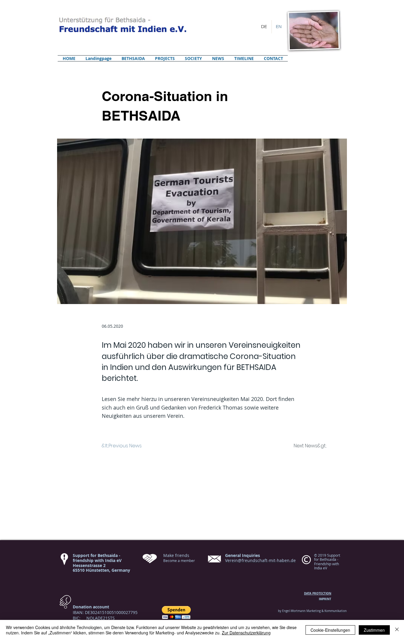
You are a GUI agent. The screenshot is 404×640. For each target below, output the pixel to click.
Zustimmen (374, 630)
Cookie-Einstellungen (330, 630)
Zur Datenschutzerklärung (246, 633)
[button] (176, 613)
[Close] (396, 630)
